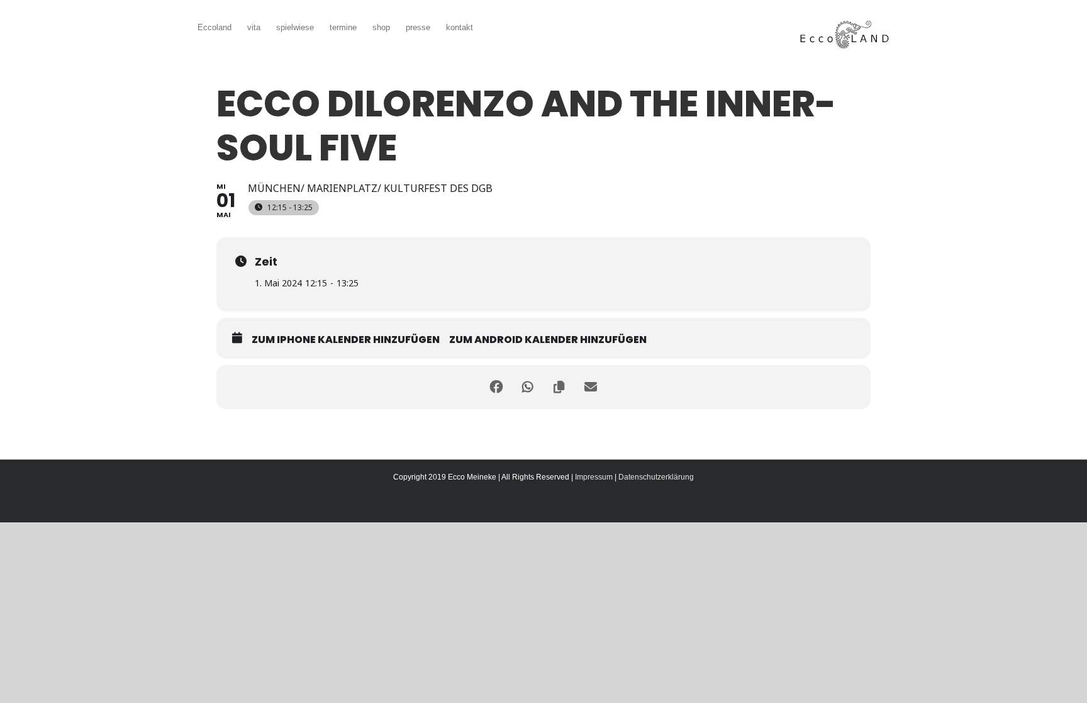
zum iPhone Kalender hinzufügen (346, 340)
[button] (492, 26)
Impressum (594, 477)
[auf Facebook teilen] (496, 387)
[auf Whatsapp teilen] (528, 387)
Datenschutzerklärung (656, 477)
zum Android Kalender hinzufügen (548, 340)
